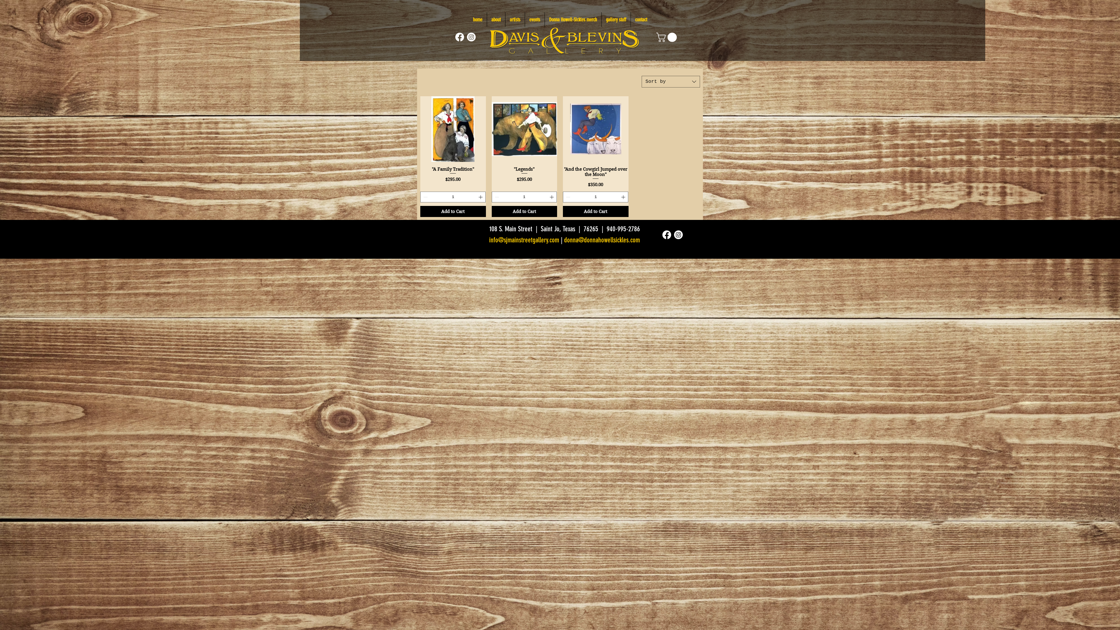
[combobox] (671, 82)
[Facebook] (459, 37)
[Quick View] (453, 129)
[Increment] (481, 197)
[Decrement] (424, 197)
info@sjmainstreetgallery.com (524, 240)
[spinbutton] (452, 197)
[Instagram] (471, 37)
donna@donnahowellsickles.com (602, 240)
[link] (667, 37)
